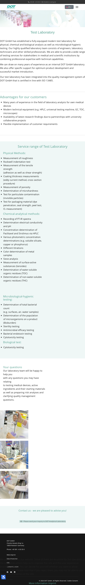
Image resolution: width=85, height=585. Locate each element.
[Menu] (77, 7)
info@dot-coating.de (49, 2)
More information (38, 583)
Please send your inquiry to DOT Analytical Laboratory (44, 521)
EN (69, 7)
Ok (2, 579)
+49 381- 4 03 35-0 (35, 2)
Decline (10, 579)
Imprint (52, 583)
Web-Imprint (11, 555)
